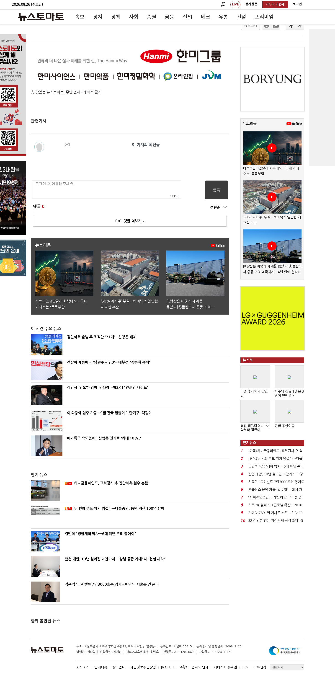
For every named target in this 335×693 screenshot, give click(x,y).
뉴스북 (248, 360)
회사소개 (82, 667)
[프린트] (266, 25)
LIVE (235, 4)
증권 (151, 16)
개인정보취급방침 (143, 667)
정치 (98, 16)
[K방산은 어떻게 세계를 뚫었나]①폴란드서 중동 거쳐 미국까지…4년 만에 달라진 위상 (272, 271)
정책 (116, 16)
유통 (223, 16)
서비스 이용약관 (225, 667)
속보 (80, 16)
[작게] (299, 25)
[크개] (290, 25)
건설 (241, 16)
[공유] (275, 25)
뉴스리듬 (250, 123)
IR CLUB (167, 667)
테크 (205, 16)
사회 (134, 16)
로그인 (297, 4)
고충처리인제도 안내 (194, 667)
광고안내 (118, 667)
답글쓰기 (250, 25)
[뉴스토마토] (41, 17)
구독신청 (259, 667)
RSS (245, 667)
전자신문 (251, 4)
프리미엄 (264, 16)
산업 (187, 16)
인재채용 (100, 667)
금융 (169, 16)
